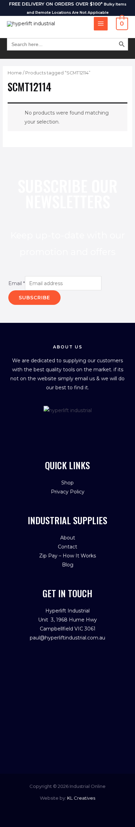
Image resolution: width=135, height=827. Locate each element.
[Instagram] (75, 425)
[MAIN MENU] (101, 24)
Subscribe (34, 297)
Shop (67, 483)
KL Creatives (81, 798)
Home (15, 72)
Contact (67, 547)
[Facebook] (60, 425)
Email (16, 283)
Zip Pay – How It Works (67, 556)
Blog (67, 565)
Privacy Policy (67, 492)
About (67, 538)
